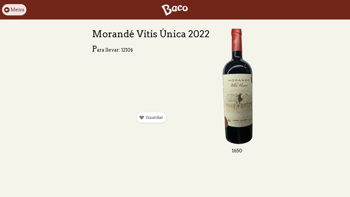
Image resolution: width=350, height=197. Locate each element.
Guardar (154, 117)
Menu (17, 9)
